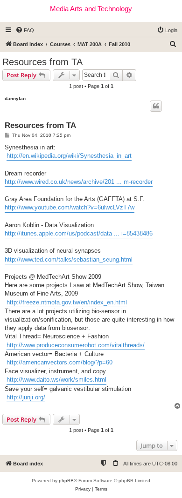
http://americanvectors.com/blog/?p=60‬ (59, 362)
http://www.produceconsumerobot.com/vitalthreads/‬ (76, 345)
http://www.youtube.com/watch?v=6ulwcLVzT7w (69, 207)
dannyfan (15, 98)
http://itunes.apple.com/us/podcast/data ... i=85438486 (79, 233)
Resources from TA (42, 62)
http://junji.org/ (26, 397)
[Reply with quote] (156, 106)
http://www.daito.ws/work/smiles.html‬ (56, 379)
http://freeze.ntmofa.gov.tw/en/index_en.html (67, 302)
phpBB (66, 480)
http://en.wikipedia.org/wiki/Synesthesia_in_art (69, 155)
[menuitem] (24, 30)
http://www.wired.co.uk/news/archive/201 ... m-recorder (79, 181)
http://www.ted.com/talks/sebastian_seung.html (69, 259)
